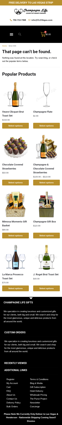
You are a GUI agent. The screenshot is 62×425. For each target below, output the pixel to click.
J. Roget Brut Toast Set (46, 274)
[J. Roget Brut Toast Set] (46, 257)
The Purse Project (38, 399)
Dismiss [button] (31, 421)
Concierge (35, 406)
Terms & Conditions (39, 379)
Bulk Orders (12, 406)
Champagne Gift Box (44, 221)
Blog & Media (36, 383)
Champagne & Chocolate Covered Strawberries (43, 168)
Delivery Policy (13, 402)
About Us (10, 395)
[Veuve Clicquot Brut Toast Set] (15, 94)
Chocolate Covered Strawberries (12, 166)
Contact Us (11, 399)
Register (10, 379)
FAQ (8, 391)
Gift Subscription (38, 387)
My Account (12, 383)
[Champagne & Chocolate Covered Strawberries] (46, 147)
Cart (8, 387)
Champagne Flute (42, 111)
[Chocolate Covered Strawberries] (15, 147)
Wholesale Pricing (38, 395)
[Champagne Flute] (46, 94)
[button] (11, 34)
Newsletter (35, 402)
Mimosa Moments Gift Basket (14, 223)
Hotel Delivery (36, 391)
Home (4, 46)
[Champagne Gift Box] (46, 204)
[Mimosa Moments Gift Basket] (15, 204)
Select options (15, 126)
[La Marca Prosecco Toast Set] (15, 257)
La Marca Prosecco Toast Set (12, 276)
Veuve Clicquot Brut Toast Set (13, 113)
